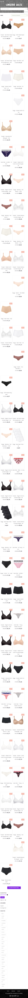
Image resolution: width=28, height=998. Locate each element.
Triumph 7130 (3, 963)
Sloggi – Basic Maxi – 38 (18, 86)
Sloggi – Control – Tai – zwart (6, 573)
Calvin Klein (2, 917)
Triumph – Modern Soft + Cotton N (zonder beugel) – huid (6, 269)
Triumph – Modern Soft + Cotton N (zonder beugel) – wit (18, 164)
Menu (1, 1)
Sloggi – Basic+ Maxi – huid (6, 318)
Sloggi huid (2, 947)
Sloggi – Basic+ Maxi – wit (18, 342)
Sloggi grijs (2, 942)
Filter (2, 897)
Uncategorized (3, 907)
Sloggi (2, 932)
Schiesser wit (3, 924)
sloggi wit (3, 955)
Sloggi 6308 (2, 938)
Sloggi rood (2, 951)
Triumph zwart (3, 985)
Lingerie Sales (14, 5)
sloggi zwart (2, 958)
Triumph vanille (3, 976)
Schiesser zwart (3, 928)
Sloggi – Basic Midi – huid (18, 60)
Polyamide (3, 920)
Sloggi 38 (3, 934)
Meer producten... (14, 887)
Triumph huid (3, 967)
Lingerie (2, 905)
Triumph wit (3, 981)
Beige (2, 913)
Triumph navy (3, 972)
